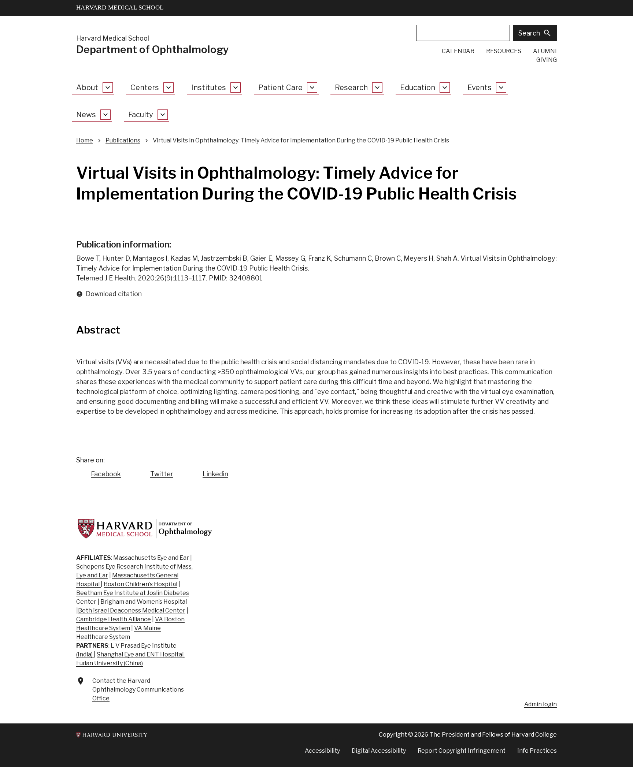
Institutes (208, 87)
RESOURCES (503, 51)
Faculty (140, 114)
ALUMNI (545, 51)
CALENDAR (458, 51)
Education (417, 87)
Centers (144, 87)
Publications (123, 140)
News (86, 114)
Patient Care (280, 87)
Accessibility (322, 750)
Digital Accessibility (379, 750)
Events (479, 87)
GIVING (546, 59)
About (87, 87)
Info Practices (537, 750)
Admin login (540, 704)
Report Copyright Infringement (462, 750)
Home (84, 140)
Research (351, 87)
